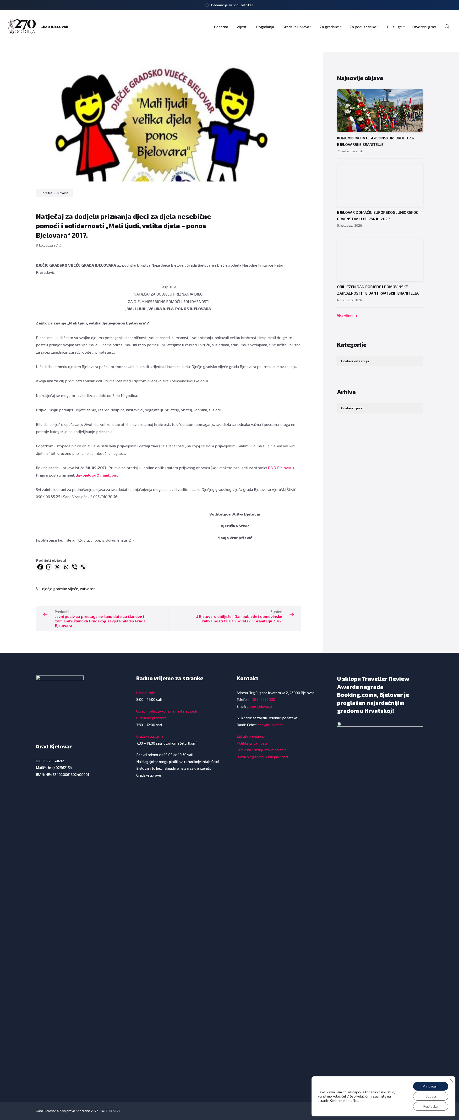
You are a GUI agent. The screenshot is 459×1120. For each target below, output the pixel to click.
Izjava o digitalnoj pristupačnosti (262, 757)
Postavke (430, 1106)
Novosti (63, 193)
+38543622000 (262, 699)
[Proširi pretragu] (447, 27)
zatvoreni (88, 588)
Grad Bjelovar (54, 27)
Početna (46, 193)
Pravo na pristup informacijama (261, 750)
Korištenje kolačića (344, 1100)
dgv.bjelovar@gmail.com (96, 475)
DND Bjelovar (279, 467)
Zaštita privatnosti (251, 736)
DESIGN (114, 1111)
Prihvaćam (430, 1086)
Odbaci (431, 1096)
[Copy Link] (83, 567)
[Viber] (74, 567)
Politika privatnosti (252, 743)
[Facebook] (40, 567)
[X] (57, 567)
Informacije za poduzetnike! (232, 5)
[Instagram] (49, 567)
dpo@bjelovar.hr (270, 725)
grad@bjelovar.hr (260, 706)
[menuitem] (221, 26)
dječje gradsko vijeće (60, 588)
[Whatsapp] (66, 567)
